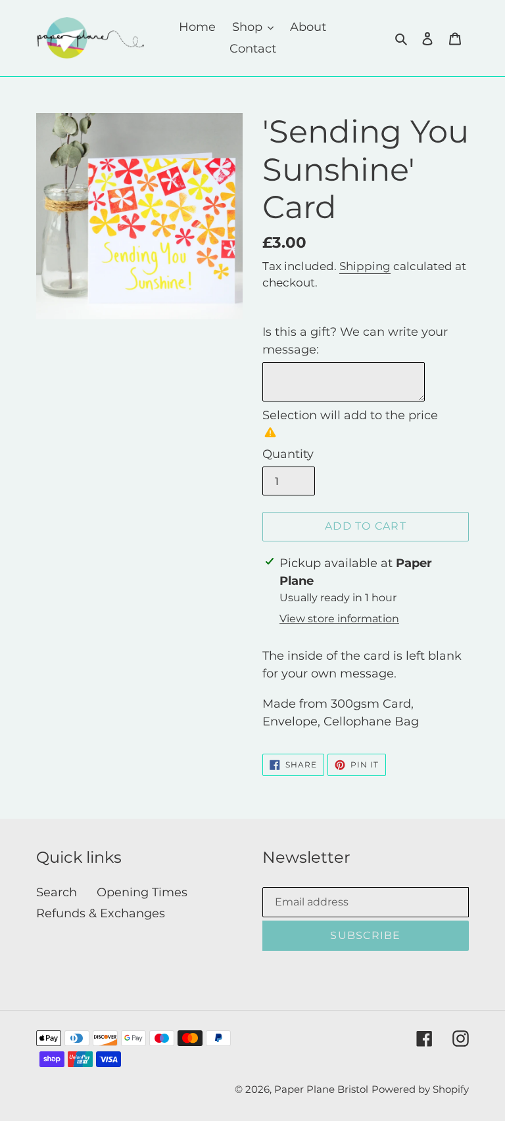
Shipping (365, 266)
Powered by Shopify (420, 1089)
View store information (339, 618)
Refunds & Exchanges (100, 913)
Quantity (288, 454)
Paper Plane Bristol (321, 1089)
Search (56, 892)
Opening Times (142, 892)
